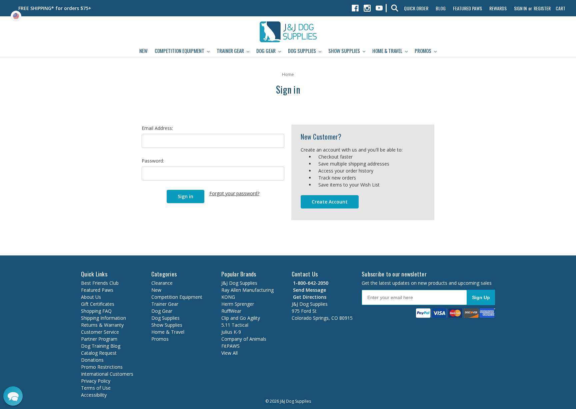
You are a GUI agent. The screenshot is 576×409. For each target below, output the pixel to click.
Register (542, 8)
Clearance (162, 283)
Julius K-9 (231, 332)
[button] (13, 396)
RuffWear (231, 311)
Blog (441, 8)
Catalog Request (99, 353)
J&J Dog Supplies (239, 283)
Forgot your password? (234, 193)
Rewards (498, 8)
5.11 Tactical (234, 325)
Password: (153, 161)
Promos (423, 50)
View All (229, 353)
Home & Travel (387, 50)
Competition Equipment (180, 50)
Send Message (309, 290)
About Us (91, 297)
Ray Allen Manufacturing (247, 290)
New (143, 50)
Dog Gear (266, 50)
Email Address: (157, 128)
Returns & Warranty (102, 325)
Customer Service (100, 332)
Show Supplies (344, 50)
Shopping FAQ (96, 311)
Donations (92, 360)
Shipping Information (103, 318)
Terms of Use (96, 388)
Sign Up (481, 297)
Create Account (330, 202)
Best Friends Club (100, 283)
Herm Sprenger (237, 304)
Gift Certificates (97, 304)
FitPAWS (230, 346)
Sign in (520, 8)
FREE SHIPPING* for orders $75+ (54, 8)
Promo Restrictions (102, 367)
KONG (228, 297)
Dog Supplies (302, 50)
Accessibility (94, 395)
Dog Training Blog (100, 346)
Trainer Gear (231, 50)
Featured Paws (467, 8)
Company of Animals (243, 339)
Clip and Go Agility (240, 318)
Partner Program (99, 339)
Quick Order (416, 8)
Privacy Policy (95, 381)
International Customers (107, 374)
